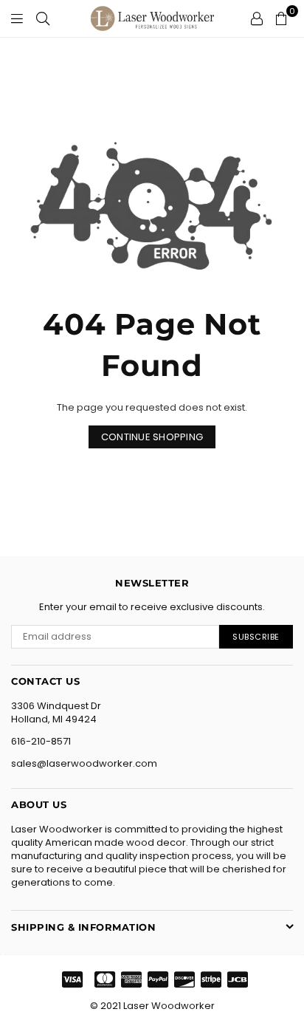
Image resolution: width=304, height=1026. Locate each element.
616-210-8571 (41, 741)
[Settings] (256, 18)
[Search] (43, 18)
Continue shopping (152, 437)
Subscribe (256, 637)
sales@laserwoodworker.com (84, 763)
